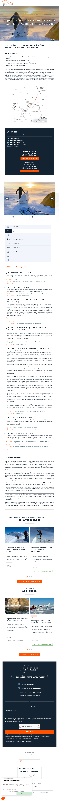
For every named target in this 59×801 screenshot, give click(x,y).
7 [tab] (20, 213)
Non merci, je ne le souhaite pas (14, 721)
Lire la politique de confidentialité (9, 789)
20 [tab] (46, 213)
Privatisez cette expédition (29, 171)
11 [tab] (28, 213)
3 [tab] (12, 213)
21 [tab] (48, 213)
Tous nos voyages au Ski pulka (29, 654)
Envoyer (29, 732)
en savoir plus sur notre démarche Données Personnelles (24, 738)
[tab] (28, 227)
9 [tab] (24, 213)
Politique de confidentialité (41, 792)
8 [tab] (22, 213)
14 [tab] (34, 213)
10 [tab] (26, 213)
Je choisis (9, 793)
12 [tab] (30, 213)
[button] (3, 798)
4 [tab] (14, 213)
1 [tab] (8, 213)
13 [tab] (32, 213)
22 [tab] (50, 213)
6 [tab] (18, 213)
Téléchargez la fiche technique (44, 217)
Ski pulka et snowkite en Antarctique (29, 581)
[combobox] (31, 706)
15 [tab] (36, 213)
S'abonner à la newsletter (31, 761)
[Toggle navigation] (55, 3)
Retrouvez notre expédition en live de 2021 (22, 81)
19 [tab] (44, 213)
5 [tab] (16, 213)
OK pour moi (24, 793)
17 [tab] (40, 213)
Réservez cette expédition (29, 158)
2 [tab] (10, 213)
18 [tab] (42, 213)
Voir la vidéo (18, 217)
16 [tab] (38, 213)
